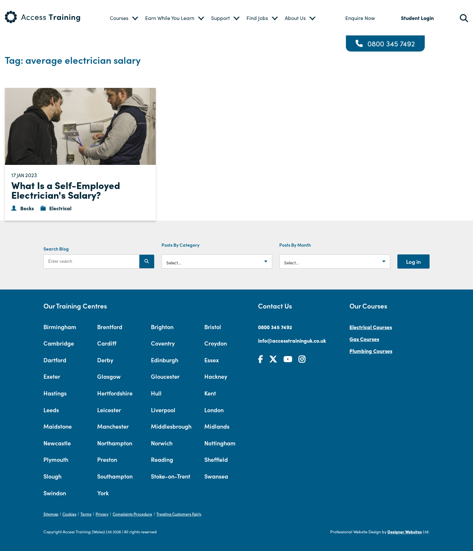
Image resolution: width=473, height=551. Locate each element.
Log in (413, 261)
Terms (85, 514)
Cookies (69, 514)
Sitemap (50, 514)
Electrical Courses (370, 326)
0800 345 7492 (391, 43)
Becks (27, 208)
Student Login (417, 17)
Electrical (60, 208)
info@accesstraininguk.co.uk (292, 340)
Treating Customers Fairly (178, 514)
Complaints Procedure (132, 514)
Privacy (102, 514)
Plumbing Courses (370, 350)
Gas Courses (364, 338)
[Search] (146, 261)
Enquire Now (360, 17)
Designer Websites (404, 531)
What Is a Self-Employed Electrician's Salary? (65, 189)
